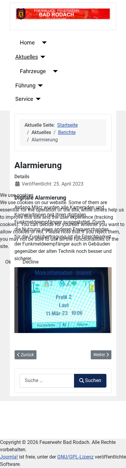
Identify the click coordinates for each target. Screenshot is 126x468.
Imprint (83, 272)
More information (53, 272)
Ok (8, 262)
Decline (31, 262)
